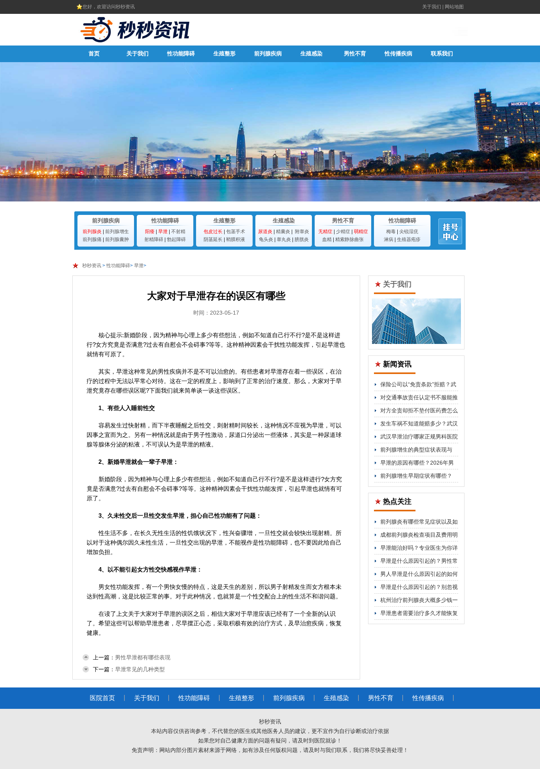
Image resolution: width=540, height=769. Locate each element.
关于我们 (431, 6)
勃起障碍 (176, 239)
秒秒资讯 (91, 265)
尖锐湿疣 (408, 231)
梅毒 (391, 231)
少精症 (343, 231)
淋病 (388, 239)
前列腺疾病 (268, 54)
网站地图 (454, 6)
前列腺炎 (92, 231)
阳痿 (150, 231)
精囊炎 (283, 231)
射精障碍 (153, 239)
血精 (327, 239)
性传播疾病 (398, 54)
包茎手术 (235, 231)
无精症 (325, 231)
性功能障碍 (181, 54)
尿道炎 (265, 231)
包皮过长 (213, 231)
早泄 (163, 231)
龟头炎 (266, 239)
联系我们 (442, 54)
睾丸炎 (284, 239)
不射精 (178, 231)
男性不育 (355, 54)
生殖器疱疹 (409, 239)
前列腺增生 (117, 231)
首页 (94, 54)
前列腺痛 (92, 239)
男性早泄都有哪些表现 (142, 657)
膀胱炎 (302, 239)
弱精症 (361, 231)
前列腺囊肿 (117, 239)
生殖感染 (311, 54)
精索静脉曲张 (349, 239)
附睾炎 (302, 231)
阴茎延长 (213, 239)
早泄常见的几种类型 (140, 669)
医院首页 (102, 698)
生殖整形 (224, 54)
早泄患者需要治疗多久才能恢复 (419, 613)
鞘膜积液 (235, 239)
